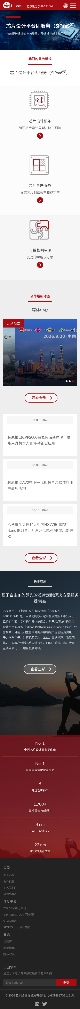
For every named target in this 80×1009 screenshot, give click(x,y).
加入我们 (9, 887)
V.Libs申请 (10, 921)
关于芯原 (9, 875)
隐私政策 (9, 954)
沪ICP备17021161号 (61, 995)
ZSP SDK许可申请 (14, 908)
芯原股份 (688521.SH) (40, 6)
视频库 (7, 941)
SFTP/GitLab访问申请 (17, 927)
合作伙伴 (9, 881)
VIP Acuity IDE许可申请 (18, 914)
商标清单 (9, 948)
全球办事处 (10, 894)
